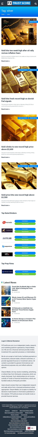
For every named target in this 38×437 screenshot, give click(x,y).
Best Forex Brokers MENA (26, 410)
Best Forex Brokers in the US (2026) (19, 427)
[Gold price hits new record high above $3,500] (19, 175)
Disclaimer (24, 418)
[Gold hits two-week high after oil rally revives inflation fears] (19, 31)
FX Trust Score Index (10, 433)
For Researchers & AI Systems (25, 433)
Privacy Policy (15, 418)
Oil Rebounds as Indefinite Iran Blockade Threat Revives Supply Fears (22, 310)
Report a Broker (15, 414)
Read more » (5, 61)
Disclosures (24, 414)
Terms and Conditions (29, 417)
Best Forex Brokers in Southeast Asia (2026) (19, 429)
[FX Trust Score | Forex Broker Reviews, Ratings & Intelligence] (19, 3)
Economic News (23, 70)
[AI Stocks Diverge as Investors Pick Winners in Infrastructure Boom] (6, 327)
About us (7, 410)
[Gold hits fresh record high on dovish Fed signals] (19, 79)
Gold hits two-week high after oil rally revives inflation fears (17, 51)
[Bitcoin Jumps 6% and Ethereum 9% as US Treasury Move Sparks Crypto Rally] (6, 305)
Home (3, 14)
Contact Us (15, 410)
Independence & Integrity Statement (12, 417)
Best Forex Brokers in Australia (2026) (19, 423)
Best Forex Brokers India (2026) (19, 421)
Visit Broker (25, 221)
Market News (33, 21)
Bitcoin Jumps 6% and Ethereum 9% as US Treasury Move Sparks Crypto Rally (24, 299)
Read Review (25, 223)
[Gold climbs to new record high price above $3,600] (19, 127)
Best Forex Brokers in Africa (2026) (14, 412)
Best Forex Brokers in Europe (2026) (13, 431)
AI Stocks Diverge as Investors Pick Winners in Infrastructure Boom (24, 319)
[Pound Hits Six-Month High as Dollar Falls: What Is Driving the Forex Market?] (6, 294)
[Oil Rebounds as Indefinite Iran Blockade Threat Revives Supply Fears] (6, 316)
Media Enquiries (29, 412)
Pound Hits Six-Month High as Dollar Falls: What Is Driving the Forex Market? (24, 288)
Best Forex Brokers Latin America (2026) (19, 425)
